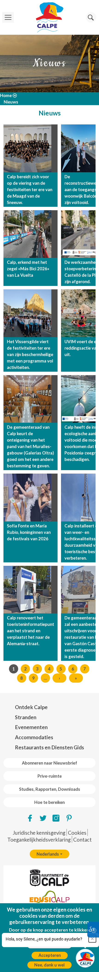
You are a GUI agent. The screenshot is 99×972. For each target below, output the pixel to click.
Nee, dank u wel (49, 964)
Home (6, 95)
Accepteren (49, 955)
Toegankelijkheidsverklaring (39, 840)
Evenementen (31, 727)
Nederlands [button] (48, 854)
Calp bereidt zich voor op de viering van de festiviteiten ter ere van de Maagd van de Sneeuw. (29, 189)
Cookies (77, 833)
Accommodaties (34, 737)
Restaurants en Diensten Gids (49, 747)
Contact (82, 840)
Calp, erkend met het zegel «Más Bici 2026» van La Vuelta (28, 269)
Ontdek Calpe (31, 707)
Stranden (25, 717)
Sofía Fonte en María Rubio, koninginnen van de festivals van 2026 (29, 532)
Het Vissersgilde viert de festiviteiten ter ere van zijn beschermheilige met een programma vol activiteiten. (30, 354)
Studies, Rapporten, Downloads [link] (49, 789)
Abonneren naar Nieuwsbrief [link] (49, 762)
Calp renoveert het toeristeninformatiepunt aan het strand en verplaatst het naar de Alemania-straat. (30, 630)
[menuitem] (49, 707)
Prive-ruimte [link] (50, 776)
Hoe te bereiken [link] (49, 802)
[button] (91, 17)
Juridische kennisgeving (39, 833)
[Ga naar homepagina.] (49, 17)
